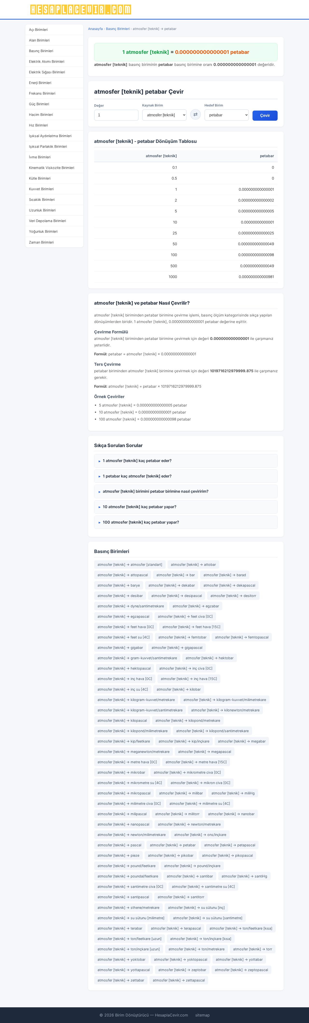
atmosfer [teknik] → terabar (120, 928)
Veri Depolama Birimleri (47, 221)
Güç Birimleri (39, 104)
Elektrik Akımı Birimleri (46, 61)
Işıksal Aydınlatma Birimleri (50, 136)
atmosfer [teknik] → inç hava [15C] (189, 679)
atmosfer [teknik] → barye (119, 585)
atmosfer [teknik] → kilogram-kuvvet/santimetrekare (140, 710)
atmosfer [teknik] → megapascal (204, 752)
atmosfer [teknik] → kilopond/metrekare (187, 720)
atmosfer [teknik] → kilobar (179, 689)
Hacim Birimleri (41, 114)
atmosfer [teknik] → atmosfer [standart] (130, 564)
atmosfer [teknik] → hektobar (209, 658)
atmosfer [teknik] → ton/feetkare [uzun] (130, 939)
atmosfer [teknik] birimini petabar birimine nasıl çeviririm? (156, 491)
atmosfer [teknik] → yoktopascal (180, 959)
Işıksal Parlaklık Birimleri (48, 146)
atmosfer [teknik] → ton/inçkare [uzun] (129, 949)
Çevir (265, 115)
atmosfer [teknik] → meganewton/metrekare (133, 752)
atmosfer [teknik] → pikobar (170, 855)
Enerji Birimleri (40, 83)
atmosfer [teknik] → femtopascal (241, 637)
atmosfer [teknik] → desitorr (233, 596)
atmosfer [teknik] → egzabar (196, 606)
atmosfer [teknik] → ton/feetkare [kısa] (241, 928)
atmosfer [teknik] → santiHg (244, 876)
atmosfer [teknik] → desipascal (176, 596)
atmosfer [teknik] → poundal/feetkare (128, 876)
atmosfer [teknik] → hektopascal (124, 668)
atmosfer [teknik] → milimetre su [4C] (199, 803)
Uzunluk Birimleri (42, 210)
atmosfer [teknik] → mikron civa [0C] (200, 783)
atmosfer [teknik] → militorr (177, 814)
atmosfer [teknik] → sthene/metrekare (128, 907)
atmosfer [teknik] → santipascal (123, 897)
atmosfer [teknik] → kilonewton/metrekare (225, 710)
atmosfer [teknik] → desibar (120, 596)
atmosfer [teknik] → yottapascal (124, 970)
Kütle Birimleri (39, 178)
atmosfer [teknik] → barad (225, 575)
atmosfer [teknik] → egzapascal (123, 616)
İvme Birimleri (39, 157)
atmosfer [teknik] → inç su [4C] (123, 689)
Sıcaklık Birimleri (42, 199)
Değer (99, 105)
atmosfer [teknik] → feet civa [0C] (185, 616)
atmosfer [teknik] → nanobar (231, 814)
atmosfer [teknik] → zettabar (121, 980)
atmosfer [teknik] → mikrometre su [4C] (130, 783)
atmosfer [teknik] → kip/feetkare (124, 741)
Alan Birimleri (39, 40)
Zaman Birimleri (41, 242)
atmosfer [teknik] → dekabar (171, 585)
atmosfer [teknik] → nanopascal (123, 824)
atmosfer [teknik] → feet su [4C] (124, 637)
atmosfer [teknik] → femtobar (182, 637)
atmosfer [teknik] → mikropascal (124, 793)
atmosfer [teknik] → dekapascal (229, 585)
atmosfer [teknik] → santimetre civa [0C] (130, 886)
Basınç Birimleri (41, 51)
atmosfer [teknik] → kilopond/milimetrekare (133, 731)
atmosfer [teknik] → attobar (193, 564)
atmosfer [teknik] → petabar (173, 845)
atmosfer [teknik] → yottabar (239, 959)
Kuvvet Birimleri (41, 189)
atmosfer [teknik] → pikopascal (227, 855)
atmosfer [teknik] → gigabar (120, 647)
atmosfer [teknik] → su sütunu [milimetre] (131, 918)
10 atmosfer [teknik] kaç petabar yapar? (139, 506)
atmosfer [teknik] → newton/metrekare (189, 824)
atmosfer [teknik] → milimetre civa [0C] (129, 803)
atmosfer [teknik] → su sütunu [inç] (196, 907)
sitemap (202, 1015)
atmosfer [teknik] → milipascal (122, 814)
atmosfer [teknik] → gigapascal (177, 647)
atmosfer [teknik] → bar (175, 575)
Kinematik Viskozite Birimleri (51, 168)
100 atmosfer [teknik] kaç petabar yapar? (141, 522)
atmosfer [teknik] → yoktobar (121, 959)
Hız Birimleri (38, 125)
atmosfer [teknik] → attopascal (123, 575)
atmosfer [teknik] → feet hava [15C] (191, 627)
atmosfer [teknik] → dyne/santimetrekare (131, 606)
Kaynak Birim (152, 105)
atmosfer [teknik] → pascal (119, 845)
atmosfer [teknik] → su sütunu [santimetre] (207, 918)
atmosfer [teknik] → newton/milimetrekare (132, 835)
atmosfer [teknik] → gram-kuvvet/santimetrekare (137, 658)
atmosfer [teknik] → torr (252, 949)
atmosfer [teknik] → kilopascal (122, 720)
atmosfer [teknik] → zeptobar (182, 970)
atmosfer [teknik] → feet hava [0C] (126, 627)
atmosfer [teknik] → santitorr (181, 897)
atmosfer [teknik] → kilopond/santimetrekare (212, 731)
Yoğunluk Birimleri (43, 231)
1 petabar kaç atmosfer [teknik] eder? (137, 476)
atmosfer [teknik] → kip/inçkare (184, 741)
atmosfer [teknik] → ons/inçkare (200, 835)
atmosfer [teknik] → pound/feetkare (126, 866)
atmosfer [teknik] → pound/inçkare (192, 866)
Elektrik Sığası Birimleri (47, 72)
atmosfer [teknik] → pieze (118, 855)
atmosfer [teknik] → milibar (181, 793)
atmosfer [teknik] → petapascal (229, 845)
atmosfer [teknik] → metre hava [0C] (127, 762)
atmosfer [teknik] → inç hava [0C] (125, 679)
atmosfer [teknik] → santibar (190, 876)
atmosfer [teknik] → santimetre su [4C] (203, 886)
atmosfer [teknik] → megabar (242, 741)
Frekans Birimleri (42, 93)
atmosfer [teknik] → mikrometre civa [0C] (187, 772)
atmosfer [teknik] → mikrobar (121, 772)
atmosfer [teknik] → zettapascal (179, 980)
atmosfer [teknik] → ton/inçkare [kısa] (200, 939)
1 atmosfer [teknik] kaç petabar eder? (137, 460)
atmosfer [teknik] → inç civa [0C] (185, 668)
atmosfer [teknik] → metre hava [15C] (196, 762)
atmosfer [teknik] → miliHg (233, 793)
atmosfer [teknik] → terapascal (176, 928)
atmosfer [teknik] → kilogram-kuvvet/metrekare (136, 700)
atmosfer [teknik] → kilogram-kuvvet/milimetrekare (224, 700)
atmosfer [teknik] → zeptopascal (241, 970)
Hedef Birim (213, 105)
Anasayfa (95, 29)
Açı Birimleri (38, 30)
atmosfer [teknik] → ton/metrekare (197, 949)
